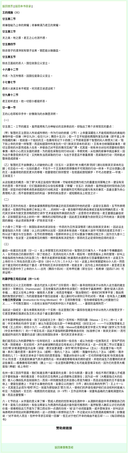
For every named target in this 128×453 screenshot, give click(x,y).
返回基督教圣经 (64, 447)
